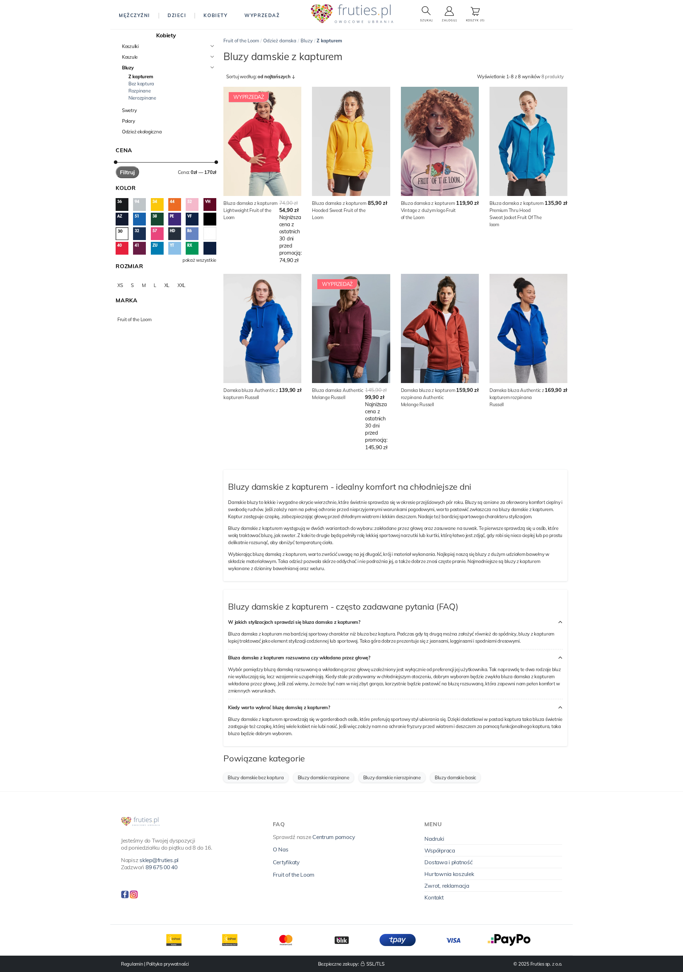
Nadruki (434, 838)
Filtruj (127, 172)
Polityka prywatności (167, 964)
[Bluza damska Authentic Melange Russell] (351, 328)
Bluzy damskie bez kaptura (256, 777)
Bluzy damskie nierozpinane (392, 777)
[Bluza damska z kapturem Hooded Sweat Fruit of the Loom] (351, 141)
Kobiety (215, 15)
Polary (128, 121)
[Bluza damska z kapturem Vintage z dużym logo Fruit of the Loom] (440, 141)
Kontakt (433, 897)
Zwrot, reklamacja (446, 885)
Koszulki (130, 46)
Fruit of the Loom (241, 40)
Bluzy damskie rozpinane (323, 777)
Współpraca (439, 850)
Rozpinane (139, 91)
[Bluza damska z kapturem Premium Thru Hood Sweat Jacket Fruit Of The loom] (528, 141)
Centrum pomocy (333, 836)
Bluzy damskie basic (455, 777)
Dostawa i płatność (448, 862)
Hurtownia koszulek (449, 873)
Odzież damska (279, 40)
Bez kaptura (141, 83)
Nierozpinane (142, 98)
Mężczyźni (134, 15)
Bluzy (128, 67)
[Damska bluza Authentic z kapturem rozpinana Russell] (528, 328)
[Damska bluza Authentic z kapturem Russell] (262, 328)
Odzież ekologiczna (142, 131)
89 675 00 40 (161, 867)
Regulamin (132, 964)
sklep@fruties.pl (159, 860)
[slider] (115, 162)
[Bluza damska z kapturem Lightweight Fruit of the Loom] (262, 141)
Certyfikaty (286, 862)
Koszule (130, 57)
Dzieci (177, 15)
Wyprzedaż (262, 15)
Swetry (129, 110)
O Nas (280, 849)
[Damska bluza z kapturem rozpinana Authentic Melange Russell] (440, 328)
